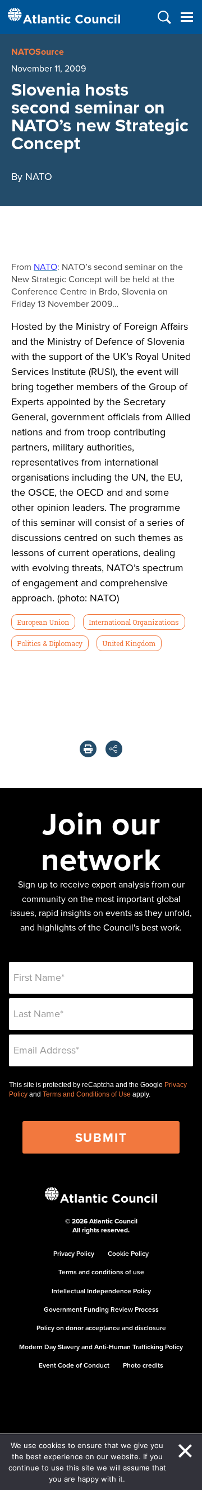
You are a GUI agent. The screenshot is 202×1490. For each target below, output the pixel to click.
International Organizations (134, 622)
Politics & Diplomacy (49, 643)
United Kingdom (128, 643)
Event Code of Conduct (74, 1365)
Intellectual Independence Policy (101, 1291)
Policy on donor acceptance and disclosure (101, 1327)
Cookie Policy (128, 1253)
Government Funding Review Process (101, 1309)
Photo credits (143, 1365)
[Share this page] (113, 749)
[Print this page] (88, 749)
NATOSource (37, 51)
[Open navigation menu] (186, 17)
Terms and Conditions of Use (87, 1094)
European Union (43, 622)
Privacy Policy (73, 1253)
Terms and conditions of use (101, 1272)
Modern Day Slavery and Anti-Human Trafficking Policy (101, 1346)
